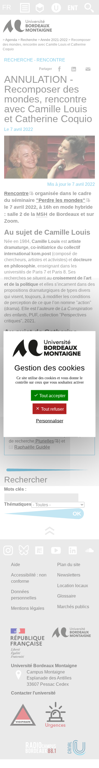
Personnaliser (49, 421)
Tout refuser (52, 409)
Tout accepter (51, 395)
